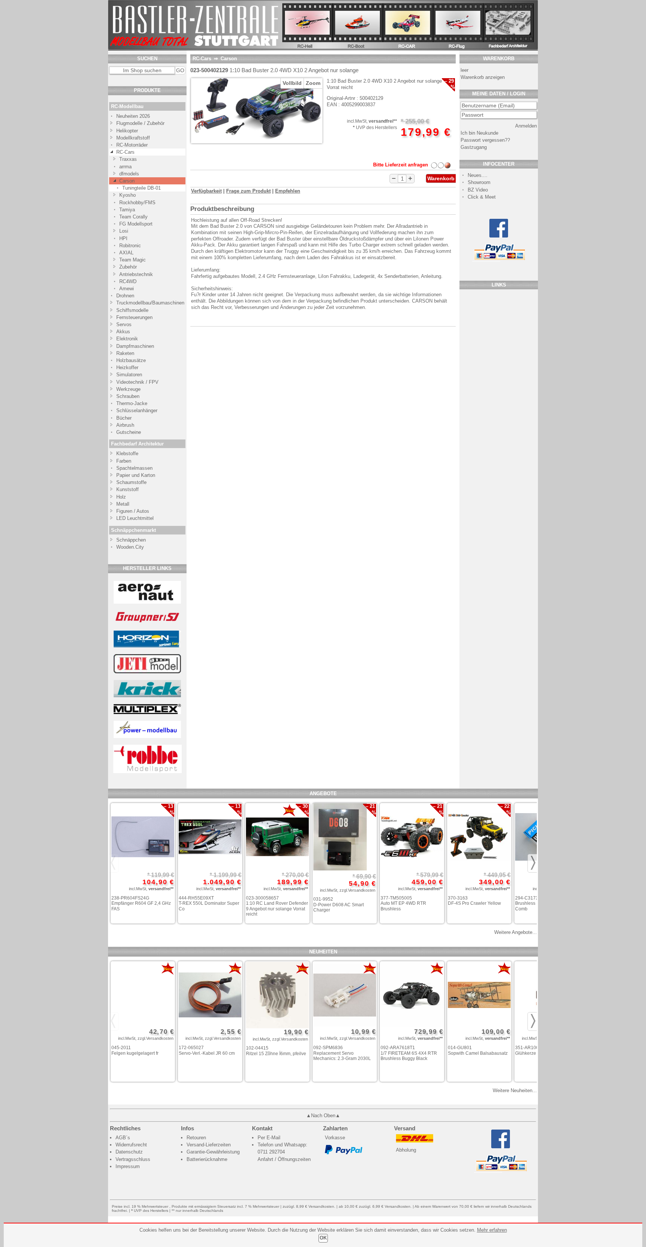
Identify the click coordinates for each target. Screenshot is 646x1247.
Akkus (123, 331)
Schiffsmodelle (132, 310)
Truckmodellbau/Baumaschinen (146, 303)
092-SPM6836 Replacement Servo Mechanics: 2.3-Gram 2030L (342, 1053)
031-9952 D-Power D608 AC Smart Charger (338, 905)
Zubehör (128, 267)
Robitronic (130, 245)
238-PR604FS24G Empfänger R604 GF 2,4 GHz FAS (141, 903)
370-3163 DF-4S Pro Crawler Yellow (474, 900)
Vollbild (292, 83)
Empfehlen (287, 191)
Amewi (126, 288)
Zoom (313, 83)
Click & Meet (482, 197)
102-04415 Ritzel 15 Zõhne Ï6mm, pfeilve (276, 1050)
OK (323, 1238)
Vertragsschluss (133, 1159)
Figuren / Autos (132, 511)
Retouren (196, 1137)
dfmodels (129, 174)
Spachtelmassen (134, 468)
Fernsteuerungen (134, 317)
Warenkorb (441, 178)
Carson (127, 181)
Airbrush (125, 425)
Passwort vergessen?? (485, 140)
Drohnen (125, 295)
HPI (123, 238)
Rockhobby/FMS (137, 202)
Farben (123, 461)
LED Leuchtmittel (135, 518)
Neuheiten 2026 (133, 116)
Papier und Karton (135, 475)
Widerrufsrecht (131, 1145)
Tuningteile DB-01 (141, 188)
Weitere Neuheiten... (515, 1090)
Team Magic (132, 260)
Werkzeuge (128, 389)
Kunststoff (127, 489)
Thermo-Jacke (131, 403)
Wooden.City (130, 547)
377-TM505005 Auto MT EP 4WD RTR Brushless (403, 903)
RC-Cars (125, 152)
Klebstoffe (127, 453)
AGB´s (123, 1137)
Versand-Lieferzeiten (209, 1145)
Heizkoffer (127, 367)
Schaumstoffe (131, 482)
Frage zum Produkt (248, 191)
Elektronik (127, 338)
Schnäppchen (131, 540)
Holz (121, 497)
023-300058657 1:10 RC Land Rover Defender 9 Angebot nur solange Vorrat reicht (277, 906)
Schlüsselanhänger (136, 410)
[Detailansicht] (142, 837)
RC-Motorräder (132, 145)
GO (180, 70)
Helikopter (127, 131)
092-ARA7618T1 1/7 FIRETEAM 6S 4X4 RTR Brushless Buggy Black (409, 1053)
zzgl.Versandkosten (357, 890)
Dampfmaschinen (135, 346)
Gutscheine (128, 432)
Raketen (125, 353)
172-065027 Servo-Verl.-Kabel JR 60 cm (207, 1050)
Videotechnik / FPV (137, 382)
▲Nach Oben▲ (323, 1115)
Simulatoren (129, 374)
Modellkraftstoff (133, 138)
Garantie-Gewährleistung (213, 1152)
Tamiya (127, 209)
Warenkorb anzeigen (483, 77)
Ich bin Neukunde (479, 133)
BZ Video (478, 190)
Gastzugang (474, 147)
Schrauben (127, 396)
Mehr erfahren (492, 1230)
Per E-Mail (269, 1137)
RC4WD (127, 281)
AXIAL (126, 252)
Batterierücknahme (207, 1159)
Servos (124, 324)
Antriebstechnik (136, 274)
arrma (125, 166)
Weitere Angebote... (515, 932)
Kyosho (127, 195)
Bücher (124, 418)
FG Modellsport (136, 224)
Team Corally (133, 217)
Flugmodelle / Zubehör (140, 123)
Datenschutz (129, 1152)
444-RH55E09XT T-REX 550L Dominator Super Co (209, 903)
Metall (122, 504)
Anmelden (526, 126)
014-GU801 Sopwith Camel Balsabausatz (478, 1050)
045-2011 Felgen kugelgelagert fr (135, 1050)
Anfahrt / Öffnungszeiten (284, 1159)
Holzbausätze (131, 360)
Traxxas (128, 159)
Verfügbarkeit (206, 191)
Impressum (128, 1166)
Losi (123, 231)
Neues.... (477, 175)
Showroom (479, 182)
